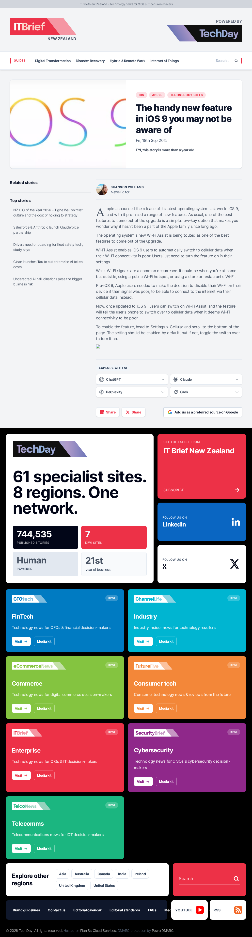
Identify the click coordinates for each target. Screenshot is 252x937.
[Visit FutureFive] (161, 666)
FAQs (152, 910)
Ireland (140, 874)
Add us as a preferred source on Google (206, 412)
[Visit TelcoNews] (39, 806)
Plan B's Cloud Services (98, 930)
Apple (157, 95)
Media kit (44, 641)
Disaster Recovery (90, 61)
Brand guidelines (26, 910)
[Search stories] (236, 879)
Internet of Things (164, 61)
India (122, 874)
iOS (141, 95)
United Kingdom (72, 885)
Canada (103, 874)
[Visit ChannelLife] (161, 599)
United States (104, 885)
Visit (18, 641)
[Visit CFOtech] (39, 599)
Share (110, 412)
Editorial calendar (87, 910)
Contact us (56, 910)
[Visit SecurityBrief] (161, 733)
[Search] (236, 61)
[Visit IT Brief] (39, 733)
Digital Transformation (53, 61)
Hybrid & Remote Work (127, 61)
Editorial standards (125, 910)
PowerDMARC (162, 930)
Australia (82, 874)
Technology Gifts (186, 95)
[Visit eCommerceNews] (39, 666)
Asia (62, 874)
